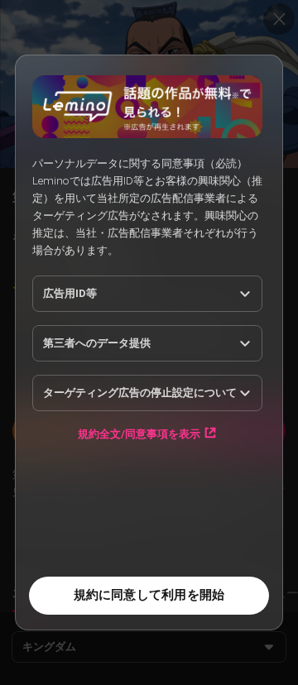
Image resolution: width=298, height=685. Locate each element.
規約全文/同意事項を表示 (139, 433)
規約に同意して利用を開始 (149, 594)
